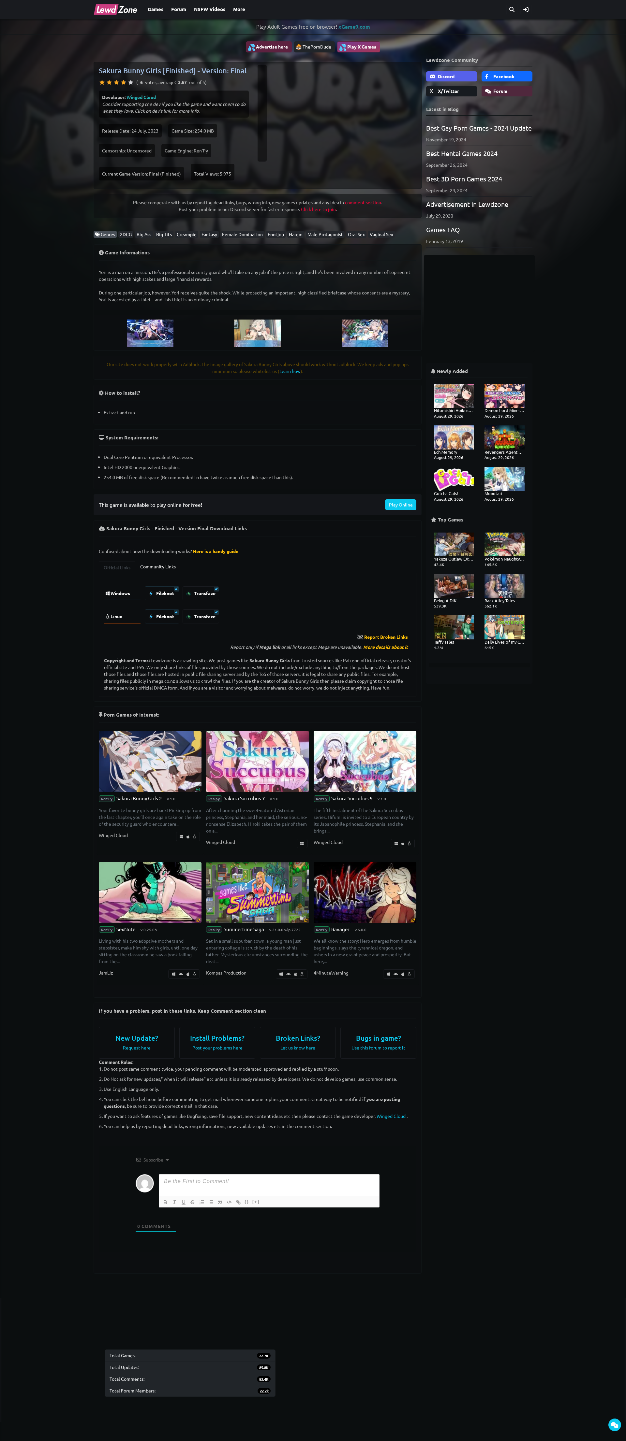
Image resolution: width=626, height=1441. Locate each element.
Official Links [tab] (117, 567)
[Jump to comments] (614, 1425)
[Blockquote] (220, 1202)
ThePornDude (317, 47)
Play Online (401, 504)
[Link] (238, 1202)
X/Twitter (448, 91)
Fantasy (209, 234)
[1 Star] (102, 82)
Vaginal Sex (381, 234)
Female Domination (242, 234)
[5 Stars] (130, 82)
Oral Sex (356, 234)
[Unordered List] (211, 1202)
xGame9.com (354, 26)
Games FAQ (443, 229)
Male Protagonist (325, 234)
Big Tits (164, 234)
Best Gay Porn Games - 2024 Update (479, 128)
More (239, 9)
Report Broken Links (386, 637)
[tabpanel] (257, 603)
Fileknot (164, 593)
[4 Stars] (123, 82)
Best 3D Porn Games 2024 (464, 179)
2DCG (126, 234)
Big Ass (144, 234)
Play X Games (357, 47)
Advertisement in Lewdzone (467, 204)
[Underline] (183, 1202)
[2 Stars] (109, 82)
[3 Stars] (116, 82)
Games (155, 9)
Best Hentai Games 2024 (462, 153)
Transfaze (204, 593)
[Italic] (174, 1202)
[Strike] (192, 1202)
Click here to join (318, 209)
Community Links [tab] (158, 566)
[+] (256, 1201)
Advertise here (267, 47)
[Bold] (165, 1202)
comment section (363, 202)
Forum (178, 9)
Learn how (290, 371)
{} (247, 1201)
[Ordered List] (201, 1202)
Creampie (187, 234)
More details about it (385, 647)
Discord (446, 76)
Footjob (276, 234)
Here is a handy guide (215, 551)
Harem (296, 234)
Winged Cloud (141, 97)
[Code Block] (229, 1202)
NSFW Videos (209, 9)
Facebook (503, 76)
